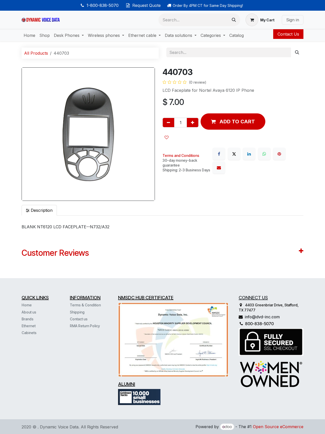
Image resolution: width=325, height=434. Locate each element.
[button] (233, 121)
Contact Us (288, 34)
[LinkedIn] (249, 154)
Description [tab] (41, 210)
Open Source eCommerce (278, 426)
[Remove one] (168, 122)
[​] (37, 332)
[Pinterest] (279, 154)
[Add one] (193, 122)
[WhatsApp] (264, 154)
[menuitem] (29, 35)
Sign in (292, 19)
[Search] (234, 19)
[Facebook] (219, 154)
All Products (36, 53)
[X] (234, 154)
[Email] (219, 167)
